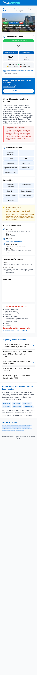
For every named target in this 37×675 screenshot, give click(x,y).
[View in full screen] (33, 36)
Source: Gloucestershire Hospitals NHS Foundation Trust (18, 70)
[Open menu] (35, 3)
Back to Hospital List (9, 10)
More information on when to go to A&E (14, 331)
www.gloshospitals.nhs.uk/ (14, 241)
